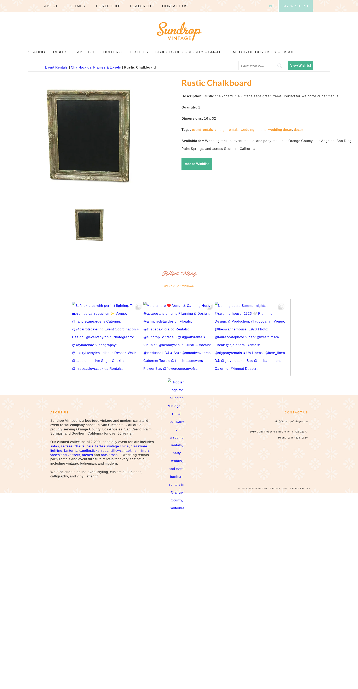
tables (100, 446)
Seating (36, 52)
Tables (60, 52)
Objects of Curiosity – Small (188, 52)
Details (77, 6)
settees (67, 446)
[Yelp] (306, 460)
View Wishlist (300, 65)
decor (298, 129)
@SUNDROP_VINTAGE (179, 285)
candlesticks (89, 450)
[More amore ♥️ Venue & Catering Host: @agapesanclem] (179, 337)
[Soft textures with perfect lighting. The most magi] (107, 337)
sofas (54, 446)
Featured (140, 6)
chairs (80, 446)
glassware (139, 446)
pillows (116, 450)
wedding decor (280, 129)
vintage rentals (227, 129)
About (51, 6)
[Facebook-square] (281, 460)
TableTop (85, 52)
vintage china (118, 446)
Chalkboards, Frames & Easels (96, 67)
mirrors (144, 450)
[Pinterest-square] (298, 460)
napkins (130, 450)
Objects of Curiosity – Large (262, 52)
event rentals (202, 129)
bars (89, 446)
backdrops (109, 455)
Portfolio (107, 6)
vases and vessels (65, 455)
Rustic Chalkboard (140, 67)
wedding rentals (253, 129)
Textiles (138, 52)
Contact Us (175, 6)
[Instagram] (290, 460)
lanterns (70, 450)
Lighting (112, 52)
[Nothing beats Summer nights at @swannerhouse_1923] (250, 337)
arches (87, 455)
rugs (104, 450)
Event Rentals (56, 67)
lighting (56, 450)
